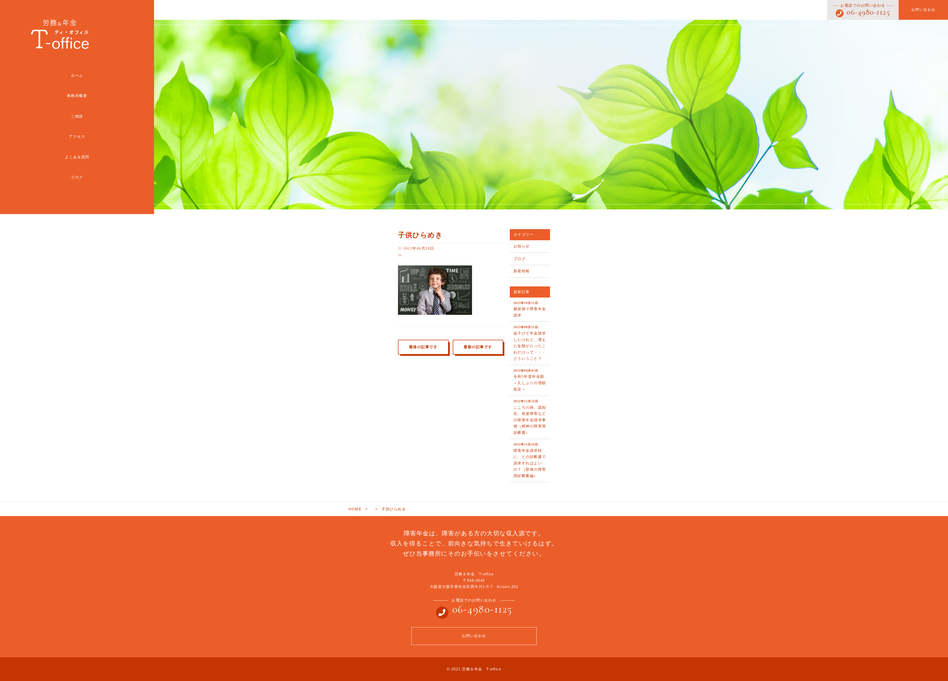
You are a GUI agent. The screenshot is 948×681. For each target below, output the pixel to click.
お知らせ (522, 246)
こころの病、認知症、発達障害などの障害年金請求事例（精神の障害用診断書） (530, 417)
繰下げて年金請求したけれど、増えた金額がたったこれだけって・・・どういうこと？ (530, 343)
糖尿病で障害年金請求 (530, 309)
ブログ (520, 259)
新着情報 (522, 271)
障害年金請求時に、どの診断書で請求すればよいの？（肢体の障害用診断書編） (530, 460)
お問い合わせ (923, 10)
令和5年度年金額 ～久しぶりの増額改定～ (531, 380)
